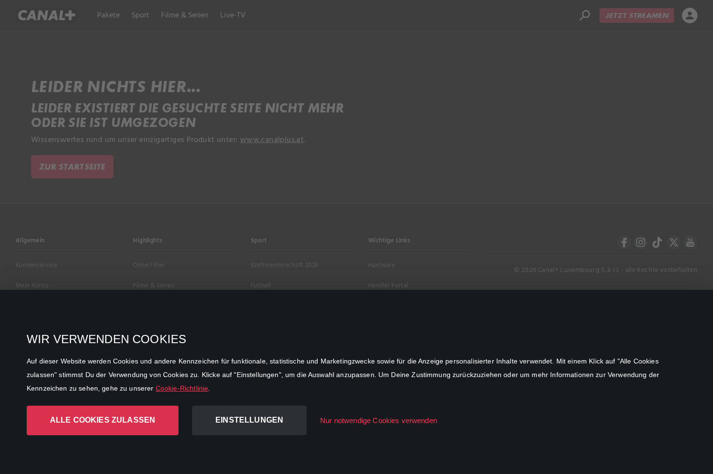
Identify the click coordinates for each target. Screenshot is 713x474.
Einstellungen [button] (249, 420)
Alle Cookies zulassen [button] (102, 420)
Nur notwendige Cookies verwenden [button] (378, 420)
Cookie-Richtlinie (182, 388)
